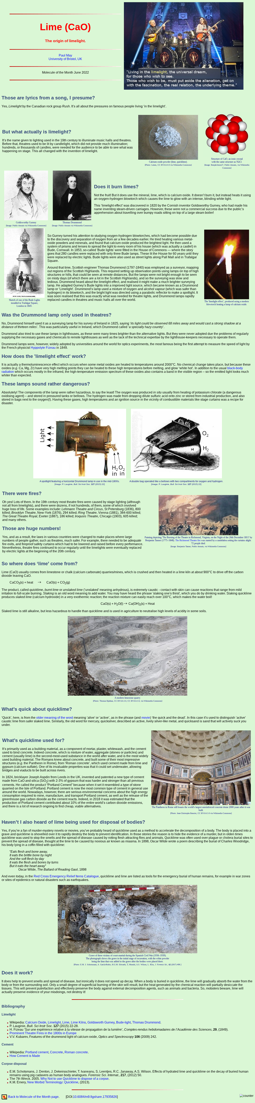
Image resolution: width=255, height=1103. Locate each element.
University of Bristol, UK (65, 59)
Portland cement (36, 1052)
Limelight (54, 1022)
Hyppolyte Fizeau (43, 347)
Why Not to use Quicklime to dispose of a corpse (74, 1078)
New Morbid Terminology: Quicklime (52, 1082)
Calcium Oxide (35, 1022)
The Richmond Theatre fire (188, 540)
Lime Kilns (78, 1022)
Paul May (65, 55)
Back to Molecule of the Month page (33, 1096)
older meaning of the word (54, 717)
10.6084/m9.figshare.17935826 (95, 1096)
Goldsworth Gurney (101, 1022)
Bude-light (123, 1022)
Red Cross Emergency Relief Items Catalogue (66, 876)
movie (145, 717)
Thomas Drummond (146, 1022)
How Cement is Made (25, 1055)
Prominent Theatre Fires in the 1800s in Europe (43, 1033)
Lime (65, 1022)
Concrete (56, 1052)
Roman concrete (76, 1052)
